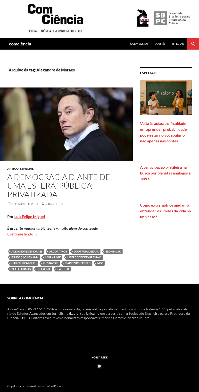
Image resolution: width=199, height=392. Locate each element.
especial (26, 168)
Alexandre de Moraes (26, 251)
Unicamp (93, 313)
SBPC (24, 318)
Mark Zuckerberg (78, 263)
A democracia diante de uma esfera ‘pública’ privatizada (58, 185)
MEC (100, 263)
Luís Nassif (50, 263)
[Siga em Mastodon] (99, 366)
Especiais (178, 43)
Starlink (44, 268)
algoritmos (58, 251)
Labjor (75, 313)
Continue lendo (22, 234)
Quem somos (139, 43)
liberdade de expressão (84, 257)
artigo (13, 168)
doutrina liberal (86, 251)
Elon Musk (113, 251)
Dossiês (160, 43)
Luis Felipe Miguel (29, 216)
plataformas (21, 268)
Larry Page (53, 257)
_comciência (19, 43)
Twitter (63, 268)
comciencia (54, 204)
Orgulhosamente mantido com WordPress (34, 386)
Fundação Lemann (24, 257)
